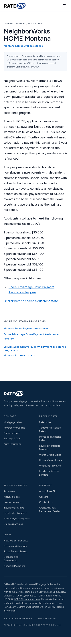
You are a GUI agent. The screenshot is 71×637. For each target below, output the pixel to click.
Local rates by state (15, 513)
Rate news (9, 491)
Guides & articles (13, 524)
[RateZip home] (15, 6)
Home (6, 23)
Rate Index (45, 422)
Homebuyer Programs (21, 23)
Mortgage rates (13, 422)
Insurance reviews (14, 507)
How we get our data (16, 540)
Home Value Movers (50, 460)
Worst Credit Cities (50, 454)
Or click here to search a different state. (31, 301)
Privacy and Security (15, 546)
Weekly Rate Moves (50, 465)
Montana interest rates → (20, 355)
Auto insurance (12, 444)
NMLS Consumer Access (27, 599)
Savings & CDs (12, 438)
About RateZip (47, 491)
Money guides (12, 496)
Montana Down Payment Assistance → (27, 328)
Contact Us (46, 502)
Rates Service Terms (15, 551)
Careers (43, 496)
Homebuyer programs (17, 518)
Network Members (14, 566)
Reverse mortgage (14, 427)
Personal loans (12, 433)
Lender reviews (12, 502)
